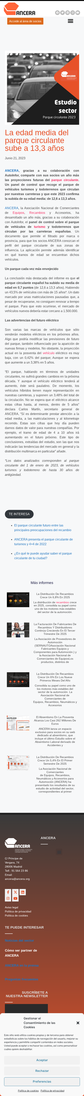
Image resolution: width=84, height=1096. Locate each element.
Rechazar (42, 1071)
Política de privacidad (52, 1090)
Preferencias (42, 1081)
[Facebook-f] (8, 892)
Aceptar (42, 1060)
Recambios (37, 212)
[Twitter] (62, 12)
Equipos (18, 212)
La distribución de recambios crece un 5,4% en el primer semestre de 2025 (55, 760)
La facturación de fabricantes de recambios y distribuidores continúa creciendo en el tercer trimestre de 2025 (55, 629)
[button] (78, 1023)
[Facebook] (57, 12)
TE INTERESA (19, 514)
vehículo (49, 353)
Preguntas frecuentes (21, 979)
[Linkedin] (67, 12)
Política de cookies (28, 1090)
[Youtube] (77, 12)
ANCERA (12, 170)
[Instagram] (72, 12)
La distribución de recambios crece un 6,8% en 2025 (55, 595)
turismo (39, 226)
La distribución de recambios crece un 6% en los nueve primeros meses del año (55, 677)
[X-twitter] (15, 892)
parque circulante (64, 180)
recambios (62, 602)
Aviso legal (11, 907)
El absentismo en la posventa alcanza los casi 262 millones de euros (55, 720)
